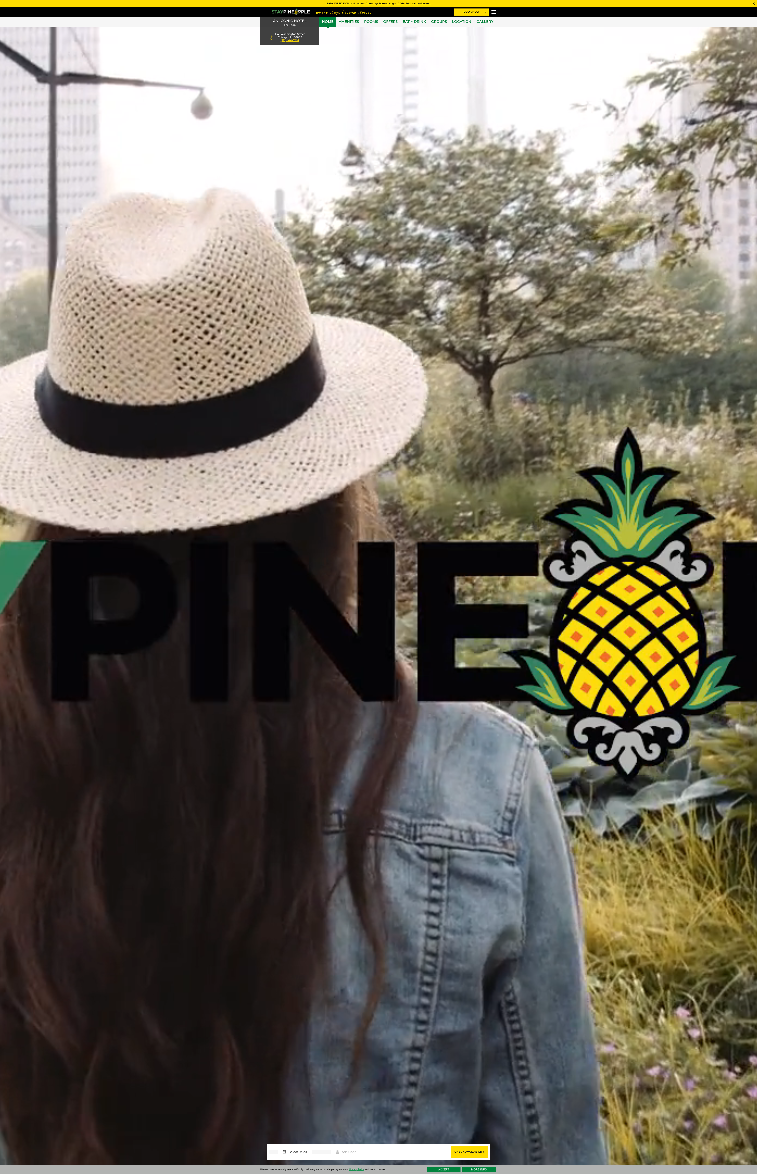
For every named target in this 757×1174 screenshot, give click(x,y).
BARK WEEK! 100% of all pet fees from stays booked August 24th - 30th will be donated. (378, 3)
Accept (443, 1169)
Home (328, 22)
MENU (493, 12)
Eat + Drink (414, 22)
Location (461, 22)
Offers (390, 22)
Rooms (371, 22)
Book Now (471, 12)
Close (753, 3)
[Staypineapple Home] (291, 11)
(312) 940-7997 (290, 40)
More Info (479, 1169)
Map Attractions (271, 37)
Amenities (349, 22)
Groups (439, 22)
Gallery (484, 22)
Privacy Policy (356, 1169)
